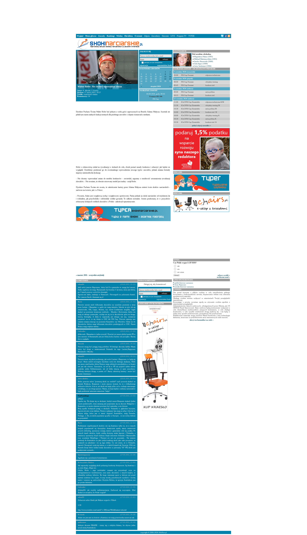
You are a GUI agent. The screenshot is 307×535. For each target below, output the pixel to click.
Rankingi (110, 36)
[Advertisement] (153, 17)
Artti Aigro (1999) (201, 64)
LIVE (173, 36)
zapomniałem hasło (164, 65)
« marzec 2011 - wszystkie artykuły (90, 275)
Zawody (101, 36)
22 (165, 79)
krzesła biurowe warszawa (184, 287)
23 (170, 79)
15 (165, 77)
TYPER (191, 36)
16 (170, 77)
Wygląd (80, 36)
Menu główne (90, 36)
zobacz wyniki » (224, 275)
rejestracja (144, 65)
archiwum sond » (223, 277)
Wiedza (119, 36)
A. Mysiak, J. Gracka (90, 90)
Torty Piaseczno (180, 285)
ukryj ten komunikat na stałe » (201, 320)
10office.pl (163, 532)
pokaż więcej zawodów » (201, 125)
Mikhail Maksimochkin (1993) (205, 59)
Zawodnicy (155, 36)
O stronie (138, 36)
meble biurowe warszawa (183, 283)
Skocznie (165, 36)
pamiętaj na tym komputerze (153, 62)
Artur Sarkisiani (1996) (202, 66)
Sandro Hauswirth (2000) (203, 61)
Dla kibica (128, 36)
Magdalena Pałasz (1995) (203, 57)
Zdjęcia (147, 36)
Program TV (181, 36)
